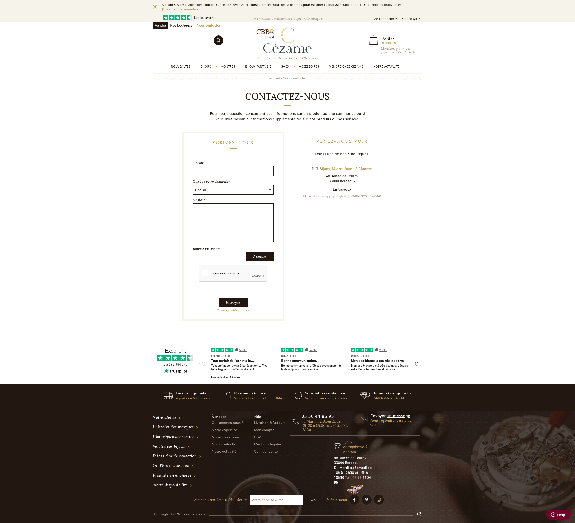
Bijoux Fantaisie (258, 66)
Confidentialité (266, 451)
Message (200, 200)
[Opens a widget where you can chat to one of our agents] (558, 515)
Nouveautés (180, 66)
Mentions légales (267, 443)
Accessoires (309, 66)
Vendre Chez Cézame (346, 66)
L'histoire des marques (174, 427)
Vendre (160, 25)
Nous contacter (208, 25)
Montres (228, 66)
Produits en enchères (173, 475)
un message (398, 415)
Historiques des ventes (174, 436)
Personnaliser (189, 9)
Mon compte (264, 429)
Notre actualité (386, 66)
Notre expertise (224, 429)
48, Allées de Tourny (350, 457)
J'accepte (168, 9)
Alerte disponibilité (171, 485)
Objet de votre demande (211, 182)
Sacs (285, 66)
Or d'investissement (172, 465)
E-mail (199, 163)
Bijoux (206, 66)
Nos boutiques (181, 25)
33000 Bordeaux (347, 462)
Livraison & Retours (269, 422)
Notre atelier (165, 417)
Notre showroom (225, 436)
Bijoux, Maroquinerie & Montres (354, 446)
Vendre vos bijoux (169, 446)
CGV (257, 436)
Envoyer (233, 302)
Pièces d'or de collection (175, 456)
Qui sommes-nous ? (227, 422)
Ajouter (260, 256)
